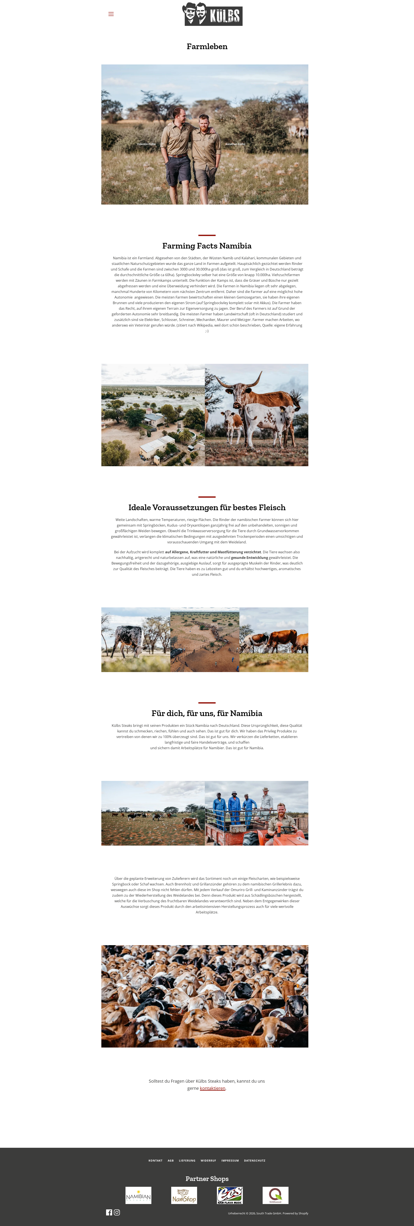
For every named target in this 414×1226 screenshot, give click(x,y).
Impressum (230, 1160)
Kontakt (156, 1160)
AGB (171, 1160)
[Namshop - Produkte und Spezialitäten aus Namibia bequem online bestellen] (184, 1202)
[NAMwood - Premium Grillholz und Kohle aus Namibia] (276, 1202)
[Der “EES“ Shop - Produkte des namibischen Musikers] (230, 1202)
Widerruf (208, 1160)
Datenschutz (254, 1160)
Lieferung (187, 1160)
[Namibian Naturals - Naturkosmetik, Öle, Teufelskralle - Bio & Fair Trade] (138, 1202)
